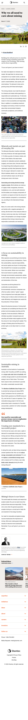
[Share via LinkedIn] (21, 46)
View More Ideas (6, 563)
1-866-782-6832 (10, 637)
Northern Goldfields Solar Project (13, 388)
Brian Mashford (8, 52)
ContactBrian (5, 554)
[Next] (25, 577)
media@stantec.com (16, 640)
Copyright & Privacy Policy (14, 655)
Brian (18, 547)
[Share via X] (23, 46)
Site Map (14, 660)
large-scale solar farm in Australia (13, 374)
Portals (14, 657)
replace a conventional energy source (13, 457)
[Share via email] (26, 46)
